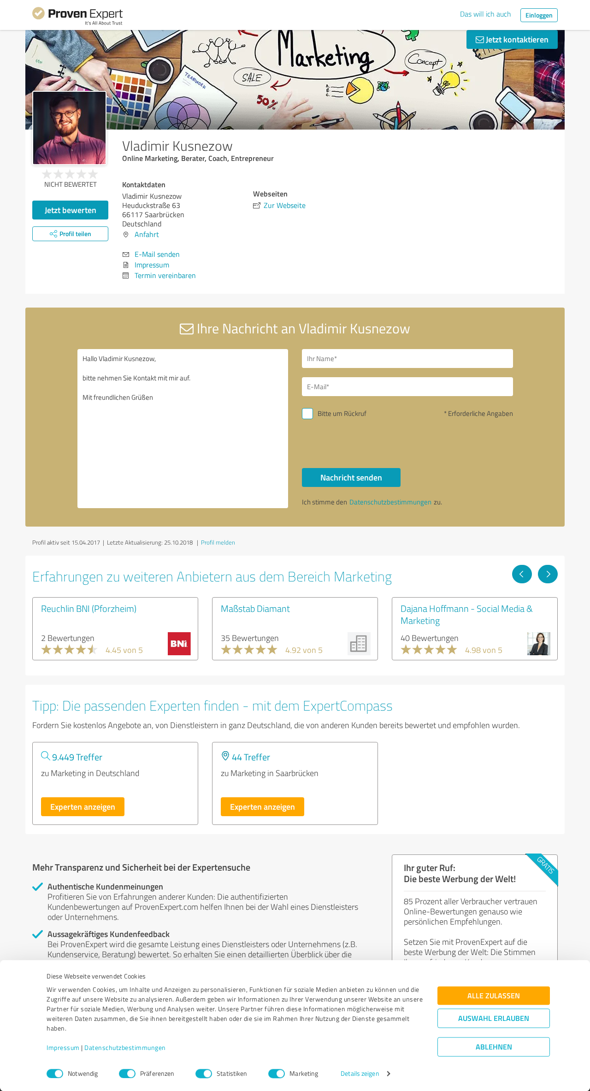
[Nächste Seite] (548, 574)
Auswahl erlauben (493, 1018)
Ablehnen (494, 1047)
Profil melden (218, 542)
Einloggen (539, 15)
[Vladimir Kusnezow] (69, 128)
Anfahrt (147, 234)
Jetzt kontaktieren (516, 39)
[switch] (127, 1073)
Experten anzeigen (82, 806)
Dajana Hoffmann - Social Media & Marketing (467, 614)
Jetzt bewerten (70, 210)
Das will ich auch (485, 14)
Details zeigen (360, 1073)
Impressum (63, 1048)
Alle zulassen (493, 995)
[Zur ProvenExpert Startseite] (77, 17)
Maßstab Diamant (255, 608)
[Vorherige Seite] (522, 574)
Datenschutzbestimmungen (125, 1048)
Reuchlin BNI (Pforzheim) (88, 608)
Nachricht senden (351, 477)
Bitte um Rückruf (342, 413)
